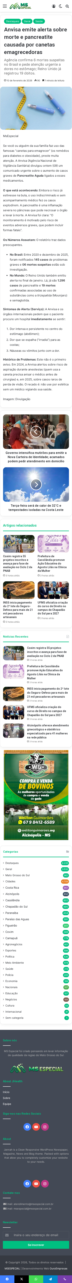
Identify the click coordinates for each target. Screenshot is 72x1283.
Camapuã (11, 938)
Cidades (10, 881)
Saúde (39, 21)
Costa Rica (12, 887)
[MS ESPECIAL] (21, 6)
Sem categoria (14, 1017)
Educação (11, 993)
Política (9, 956)
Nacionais (11, 987)
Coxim (9, 931)
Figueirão (11, 925)
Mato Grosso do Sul (17, 875)
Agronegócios (13, 944)
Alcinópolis (12, 894)
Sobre (6, 1097)
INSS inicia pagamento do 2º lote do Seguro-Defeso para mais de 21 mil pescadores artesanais (18, 610)
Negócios (11, 999)
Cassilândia (12, 900)
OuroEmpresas (58, 1268)
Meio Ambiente (14, 962)
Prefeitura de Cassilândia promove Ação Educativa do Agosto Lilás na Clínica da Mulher (52, 563)
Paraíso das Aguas (17, 919)
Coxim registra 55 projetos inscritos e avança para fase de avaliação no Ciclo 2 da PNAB (17, 563)
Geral (27, 21)
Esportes (10, 950)
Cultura (9, 1005)
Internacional (13, 1011)
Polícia (9, 974)
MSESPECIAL (12, 1268)
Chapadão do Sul (16, 906)
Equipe (7, 1103)
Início (6, 1092)
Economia (11, 981)
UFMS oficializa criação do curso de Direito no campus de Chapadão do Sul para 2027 (46, 711)
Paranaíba (11, 912)
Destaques (12, 21)
